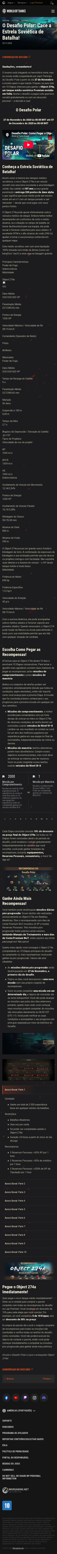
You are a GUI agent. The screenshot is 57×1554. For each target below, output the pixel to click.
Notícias (15, 21)
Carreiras (8, 1470)
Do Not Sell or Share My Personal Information (21, 1477)
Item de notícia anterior (9, 1378)
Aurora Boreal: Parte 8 (15, 1235)
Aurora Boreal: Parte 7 (15, 1226)
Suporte (7, 1421)
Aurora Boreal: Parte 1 (15, 1089)
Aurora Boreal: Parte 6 (15, 1217)
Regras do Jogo (11, 1463)
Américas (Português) (19, 1410)
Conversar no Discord (14, 57)
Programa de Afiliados (15, 1433)
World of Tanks (14, 11)
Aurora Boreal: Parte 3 (15, 1192)
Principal (6, 21)
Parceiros (8, 1427)
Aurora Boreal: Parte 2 (15, 1183)
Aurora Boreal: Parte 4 (15, 1200)
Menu (53, 11)
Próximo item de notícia (47, 1378)
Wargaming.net (18, 1548)
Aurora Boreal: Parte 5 (15, 1209)
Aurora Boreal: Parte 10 (15, 1252)
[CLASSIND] (7, 1505)
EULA (4, 1445)
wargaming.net (15, 1490)
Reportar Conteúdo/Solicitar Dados (23, 1439)
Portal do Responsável (15, 1457)
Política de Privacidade (15, 1451)
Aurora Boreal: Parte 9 (15, 1243)
